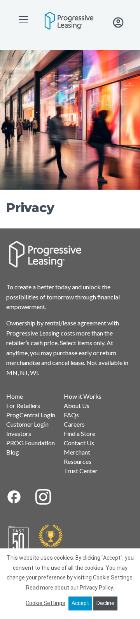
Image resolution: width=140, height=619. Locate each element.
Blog (12, 452)
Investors (18, 433)
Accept (80, 603)
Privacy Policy (96, 587)
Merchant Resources (77, 456)
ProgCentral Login (30, 414)
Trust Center (81, 470)
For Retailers (23, 405)
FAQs (71, 414)
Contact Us (79, 442)
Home (14, 396)
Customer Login (27, 424)
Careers (74, 424)
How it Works (83, 396)
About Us (76, 405)
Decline (105, 603)
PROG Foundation (30, 442)
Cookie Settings (45, 603)
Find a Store (79, 433)
